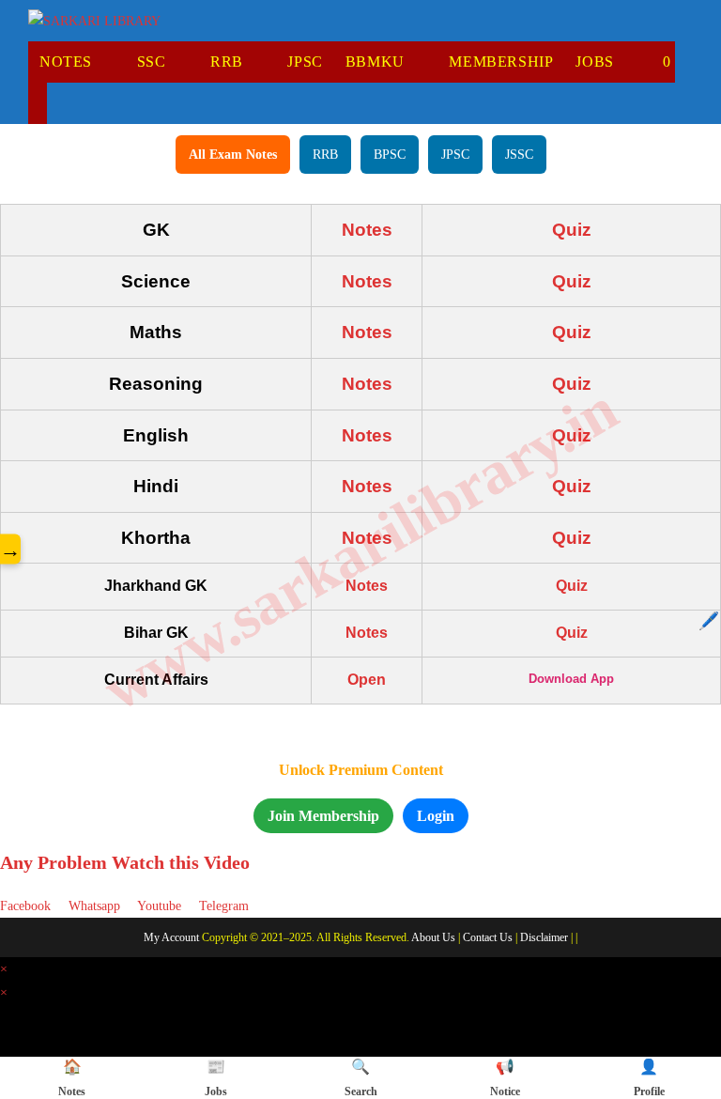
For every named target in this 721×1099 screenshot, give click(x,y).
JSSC (519, 154)
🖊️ (708, 620)
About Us (433, 937)
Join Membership (323, 816)
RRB (325, 154)
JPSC (455, 154)
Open (366, 680)
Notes (367, 230)
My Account (171, 937)
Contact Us (488, 937)
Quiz (571, 230)
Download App (571, 679)
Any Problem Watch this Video (125, 862)
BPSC (390, 154)
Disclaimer (544, 937)
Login (435, 816)
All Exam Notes (233, 154)
